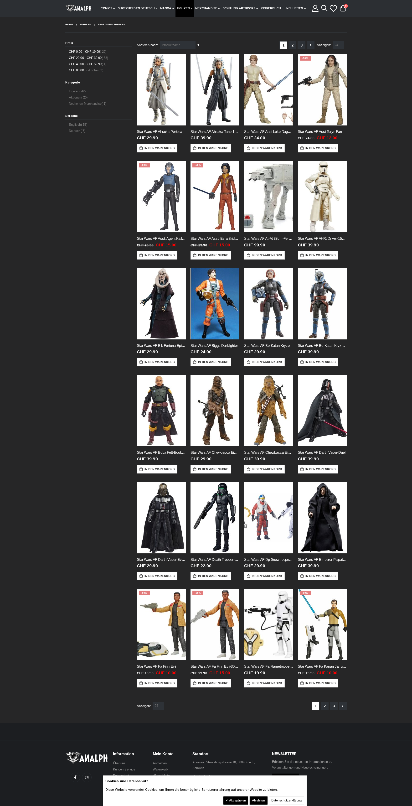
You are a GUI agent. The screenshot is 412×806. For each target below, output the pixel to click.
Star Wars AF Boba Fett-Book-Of (161, 452)
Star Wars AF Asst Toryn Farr (320, 132)
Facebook (75, 777)
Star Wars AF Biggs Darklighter (214, 345)
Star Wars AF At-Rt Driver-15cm (322, 238)
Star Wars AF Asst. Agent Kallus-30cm (161, 238)
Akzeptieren (237, 800)
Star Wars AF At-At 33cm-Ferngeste (268, 238)
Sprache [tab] (71, 116)
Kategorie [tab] (72, 82)
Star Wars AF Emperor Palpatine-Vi (322, 559)
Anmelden (160, 763)
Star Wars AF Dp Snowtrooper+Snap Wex (268, 559)
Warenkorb (160, 769)
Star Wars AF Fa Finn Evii (156, 666)
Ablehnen (258, 800)
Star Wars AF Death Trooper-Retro (215, 559)
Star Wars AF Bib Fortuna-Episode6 (161, 345)
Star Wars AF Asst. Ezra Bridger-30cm (215, 238)
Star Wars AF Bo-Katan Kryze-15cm (322, 345)
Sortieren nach (147, 45)
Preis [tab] (69, 43)
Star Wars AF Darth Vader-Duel (321, 452)
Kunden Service (124, 769)
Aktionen (79, 97)
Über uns (119, 763)
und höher (86, 70)
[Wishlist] (333, 8)
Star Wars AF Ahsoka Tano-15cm (215, 132)
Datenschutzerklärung (286, 800)
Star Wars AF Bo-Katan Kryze (267, 345)
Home (69, 24)
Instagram (87, 777)
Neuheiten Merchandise (88, 103)
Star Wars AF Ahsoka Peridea (159, 132)
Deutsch (77, 131)
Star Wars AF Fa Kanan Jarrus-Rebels (322, 666)
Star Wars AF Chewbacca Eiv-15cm (268, 452)
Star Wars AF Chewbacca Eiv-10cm (215, 452)
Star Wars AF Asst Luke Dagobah (268, 132)
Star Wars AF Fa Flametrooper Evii (268, 666)
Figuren (85, 24)
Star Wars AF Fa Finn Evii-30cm (215, 666)
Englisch (78, 124)
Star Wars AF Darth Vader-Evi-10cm (161, 559)
